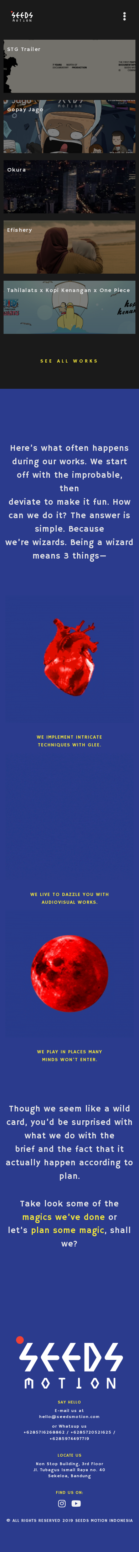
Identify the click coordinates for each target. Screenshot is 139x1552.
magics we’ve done (65, 1217)
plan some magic (67, 1230)
